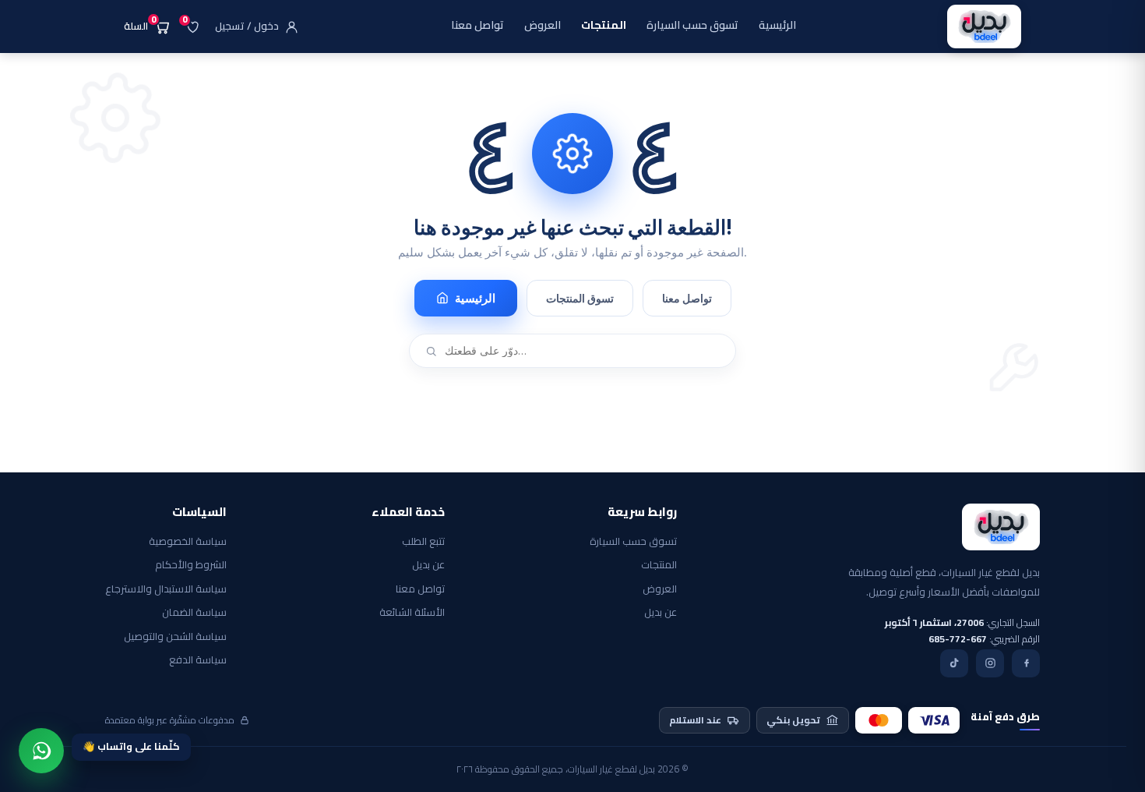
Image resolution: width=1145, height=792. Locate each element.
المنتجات (659, 565)
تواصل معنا (687, 298)
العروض (660, 589)
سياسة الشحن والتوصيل (175, 637)
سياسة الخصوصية (188, 542)
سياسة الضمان (194, 613)
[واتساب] (41, 750)
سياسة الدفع (198, 660)
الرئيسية (475, 298)
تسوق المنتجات (580, 298)
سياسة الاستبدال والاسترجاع (166, 589)
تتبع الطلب (423, 542)
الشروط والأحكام (191, 565)
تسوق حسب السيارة (633, 542)
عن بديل (660, 613)
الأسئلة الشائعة (412, 613)
